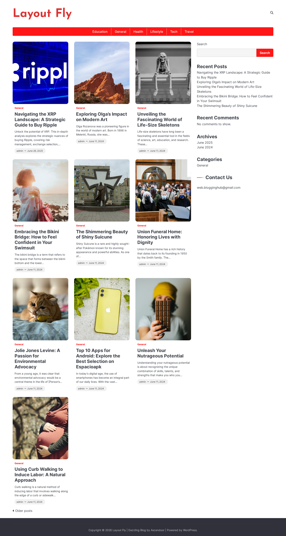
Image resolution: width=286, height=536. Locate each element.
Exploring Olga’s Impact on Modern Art (101, 116)
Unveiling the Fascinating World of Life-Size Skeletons (159, 119)
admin (20, 151)
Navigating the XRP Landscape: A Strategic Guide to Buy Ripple (40, 119)
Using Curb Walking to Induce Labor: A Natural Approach (40, 474)
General (120, 31)
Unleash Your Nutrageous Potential (160, 353)
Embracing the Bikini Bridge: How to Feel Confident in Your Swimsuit (37, 240)
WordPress (190, 530)
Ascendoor (157, 530)
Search (202, 44)
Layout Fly (42, 14)
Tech (173, 31)
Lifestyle (156, 31)
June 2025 (205, 142)
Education (100, 31)
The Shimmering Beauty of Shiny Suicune (102, 234)
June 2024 (205, 147)
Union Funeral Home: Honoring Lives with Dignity (159, 237)
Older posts (23, 511)
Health (138, 31)
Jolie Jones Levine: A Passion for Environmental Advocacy (37, 359)
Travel (189, 31)
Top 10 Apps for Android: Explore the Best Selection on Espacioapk (98, 359)
